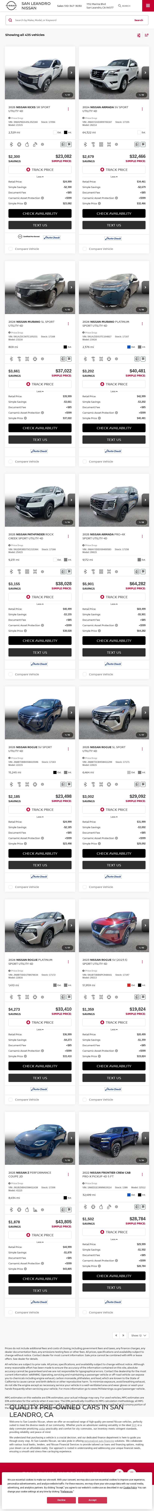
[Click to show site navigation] (148, 5)
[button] (71, 73)
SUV (134, 1425)
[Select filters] (139, 35)
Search (138, 20)
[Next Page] (123, 1335)
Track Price (43, 169)
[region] (40, 192)
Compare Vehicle (27, 249)
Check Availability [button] (40, 213)
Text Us (40, 225)
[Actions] (68, 109)
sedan (42, 1428)
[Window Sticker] (69, 144)
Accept (93, 1500)
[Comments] (63, 144)
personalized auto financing (99, 1440)
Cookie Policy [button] (130, 1487)
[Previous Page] (116, 1335)
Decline (61, 1500)
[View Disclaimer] (43, 144)
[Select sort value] (146, 35)
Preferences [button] (67, 1491)
